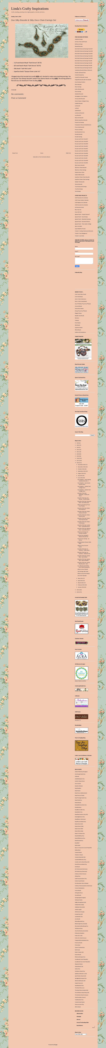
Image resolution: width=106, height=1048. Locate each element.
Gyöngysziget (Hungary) (80, 897)
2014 (78, 592)
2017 (78, 460)
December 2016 (82, 464)
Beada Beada (78, 802)
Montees (77, 318)
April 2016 (80, 580)
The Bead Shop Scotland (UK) (81, 990)
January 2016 (81, 587)
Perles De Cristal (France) (80, 938)
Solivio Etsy (77, 968)
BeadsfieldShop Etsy (79, 835)
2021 (78, 451)
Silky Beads (77, 325)
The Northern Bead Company (81, 995)
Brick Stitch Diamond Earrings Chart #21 (84, 53)
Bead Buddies (78, 788)
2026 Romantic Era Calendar (81, 205)
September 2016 (82, 471)
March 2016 (81, 582)
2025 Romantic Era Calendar (81, 197)
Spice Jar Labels (78, 226)
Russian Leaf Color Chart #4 (81, 158)
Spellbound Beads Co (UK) (81, 973)
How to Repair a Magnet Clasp (82, 101)
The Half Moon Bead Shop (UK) (82, 992)
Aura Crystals (78, 783)
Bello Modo (77, 845)
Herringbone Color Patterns (81, 96)
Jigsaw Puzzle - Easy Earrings (81, 216)
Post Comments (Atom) (44, 157)
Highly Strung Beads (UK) (80, 902)
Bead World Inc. (78, 800)
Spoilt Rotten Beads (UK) (80, 976)
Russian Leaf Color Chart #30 (81, 143)
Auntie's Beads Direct (80, 781)
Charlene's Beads (79, 854)
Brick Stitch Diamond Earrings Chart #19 (84, 51)
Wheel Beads (78, 329)
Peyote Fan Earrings (79, 122)
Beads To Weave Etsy (80, 833)
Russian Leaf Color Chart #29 (81, 141)
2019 (78, 456)
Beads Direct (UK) (79, 824)
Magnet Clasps (78, 313)
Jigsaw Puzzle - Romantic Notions (82, 221)
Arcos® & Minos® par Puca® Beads (83, 303)
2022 (78, 449)
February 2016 (81, 585)
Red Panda (77, 949)
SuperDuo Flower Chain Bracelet (82, 177)
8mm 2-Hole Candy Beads (81, 301)
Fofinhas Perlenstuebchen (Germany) (83, 885)
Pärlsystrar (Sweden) (79, 933)
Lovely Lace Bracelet (79, 113)
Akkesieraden (80, 1013)
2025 (78, 443)
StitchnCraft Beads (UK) (80, 980)
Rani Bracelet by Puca (80, 132)
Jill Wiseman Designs (79, 911)
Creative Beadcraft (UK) (80, 857)
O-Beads (77, 320)
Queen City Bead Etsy (80, 947)
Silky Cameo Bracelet (79, 165)
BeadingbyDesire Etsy (80, 816)
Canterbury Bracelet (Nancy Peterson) (83, 70)
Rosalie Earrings (78, 136)
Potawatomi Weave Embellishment (83, 124)
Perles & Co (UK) (78, 935)
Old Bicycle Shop (78, 928)
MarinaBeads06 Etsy (79, 921)
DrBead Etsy (77, 876)
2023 (78, 447)
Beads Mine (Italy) (79, 831)
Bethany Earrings (78, 44)
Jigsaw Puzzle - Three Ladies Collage (83, 224)
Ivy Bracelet (77, 105)
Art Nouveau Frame (79, 207)
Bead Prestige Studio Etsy (80, 797)
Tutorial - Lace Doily (79, 235)
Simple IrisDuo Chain (79, 172)
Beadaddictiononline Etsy (81, 805)
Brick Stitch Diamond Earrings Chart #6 (83, 65)
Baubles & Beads (79, 786)
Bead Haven (77, 790)
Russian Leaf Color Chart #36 (81, 153)
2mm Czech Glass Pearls (80, 294)
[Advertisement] (41, 144)
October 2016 (81, 469)
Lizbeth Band (78, 110)
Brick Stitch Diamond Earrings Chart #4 (83, 60)
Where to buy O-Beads (83, 569)
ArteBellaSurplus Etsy (79, 778)
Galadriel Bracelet (79, 94)
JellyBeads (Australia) (80, 907)
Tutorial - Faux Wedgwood (81, 233)
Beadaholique (78, 807)
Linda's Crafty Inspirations (30, 8)
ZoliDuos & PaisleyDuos (80, 332)
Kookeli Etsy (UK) (79, 914)
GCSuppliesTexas (79, 892)
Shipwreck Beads (79, 964)
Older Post (68, 153)
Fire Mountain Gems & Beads (81, 883)
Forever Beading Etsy (79, 888)
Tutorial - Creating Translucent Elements (84, 231)
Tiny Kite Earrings (79, 189)
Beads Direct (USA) (79, 826)
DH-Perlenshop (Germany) (81, 871)
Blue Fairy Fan (78, 209)
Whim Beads (78, 1006)
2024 (78, 445)
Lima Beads (77, 919)
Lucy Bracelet (78, 115)
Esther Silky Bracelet (79, 89)
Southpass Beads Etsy (80, 971)
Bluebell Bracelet (79, 46)
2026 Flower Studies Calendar (81, 200)
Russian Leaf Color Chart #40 (81, 160)
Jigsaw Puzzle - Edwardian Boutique (83, 219)
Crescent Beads (78, 306)
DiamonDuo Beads (79, 308)
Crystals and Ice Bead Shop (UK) (82, 862)
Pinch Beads (77, 322)
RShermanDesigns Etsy (80, 957)
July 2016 (80, 475)
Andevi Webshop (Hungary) (81, 771)
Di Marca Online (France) (80, 873)
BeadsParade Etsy (79, 840)
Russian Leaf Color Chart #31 (81, 146)
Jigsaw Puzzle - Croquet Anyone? (82, 214)
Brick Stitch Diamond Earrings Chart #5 (83, 63)
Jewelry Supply (78, 909)
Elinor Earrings (78, 86)
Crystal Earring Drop (79, 75)
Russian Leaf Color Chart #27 (81, 139)
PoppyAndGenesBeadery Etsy (81, 940)
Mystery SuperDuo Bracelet (81, 120)
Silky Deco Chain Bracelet (80, 167)
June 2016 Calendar (82, 575)
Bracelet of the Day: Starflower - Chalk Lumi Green (83, 494)
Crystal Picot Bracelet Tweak (81, 77)
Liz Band (77, 108)
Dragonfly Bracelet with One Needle (83, 79)
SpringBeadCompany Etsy (80, 978)
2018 (78, 458)
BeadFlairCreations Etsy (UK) (81, 814)
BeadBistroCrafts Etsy (80, 809)
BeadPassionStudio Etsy (80, 821)
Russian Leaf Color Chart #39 (81, 155)
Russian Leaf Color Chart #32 (81, 148)
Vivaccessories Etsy (79, 1004)
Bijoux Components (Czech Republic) (83, 847)
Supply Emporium (79, 983)
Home (41, 153)
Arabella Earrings (79, 39)
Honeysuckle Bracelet (80, 98)
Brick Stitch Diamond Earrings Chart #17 (84, 48)
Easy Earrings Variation (80, 82)
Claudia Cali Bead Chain (80, 72)
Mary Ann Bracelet (79, 117)
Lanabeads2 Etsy (79, 916)
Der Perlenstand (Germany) (81, 869)
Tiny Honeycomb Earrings (81, 186)
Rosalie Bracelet (78, 134)
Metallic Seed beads (79, 315)
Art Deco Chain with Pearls (81, 41)
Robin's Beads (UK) (79, 952)
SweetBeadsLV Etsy (79, 985)
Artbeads (77, 776)
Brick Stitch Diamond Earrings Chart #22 (84, 56)
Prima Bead (77, 945)
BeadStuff (77, 843)
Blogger (55, 1044)
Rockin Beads (78, 954)
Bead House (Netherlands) (81, 793)
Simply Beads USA (79, 966)
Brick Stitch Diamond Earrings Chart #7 (83, 67)
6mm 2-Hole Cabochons (80, 299)
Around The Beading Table (83, 1022)
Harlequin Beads (78, 900)
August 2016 (81, 473)
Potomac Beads (78, 942)
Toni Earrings (78, 191)
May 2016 (80, 578)
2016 (78, 462)
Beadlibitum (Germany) (80, 819)
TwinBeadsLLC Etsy (79, 999)
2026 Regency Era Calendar (81, 202)
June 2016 (80, 477)
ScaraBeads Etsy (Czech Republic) (82, 961)
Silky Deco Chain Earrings (80, 170)
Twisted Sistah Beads (80, 1002)
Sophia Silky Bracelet (79, 174)
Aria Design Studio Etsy (80, 774)
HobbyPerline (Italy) (79, 904)
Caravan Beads (78, 852)
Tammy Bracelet (78, 184)
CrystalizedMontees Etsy (80, 859)
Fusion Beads (78, 890)
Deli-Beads (77, 866)
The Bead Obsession (79, 987)
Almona (78, 1019)
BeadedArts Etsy (78, 812)
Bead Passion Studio (79, 795)
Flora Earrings (78, 91)
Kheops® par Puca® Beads (81, 311)
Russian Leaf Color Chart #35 (81, 151)
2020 (78, 454)
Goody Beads (78, 895)
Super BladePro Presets (80, 228)
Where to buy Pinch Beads (84, 573)
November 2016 (82, 466)
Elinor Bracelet (78, 84)
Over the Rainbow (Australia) (81, 930)
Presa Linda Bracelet (79, 127)
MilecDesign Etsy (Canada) (81, 923)
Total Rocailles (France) (80, 997)
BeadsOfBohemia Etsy (80, 838)
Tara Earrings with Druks (83, 571)
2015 (78, 589)
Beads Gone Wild (79, 828)
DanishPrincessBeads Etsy (81, 864)
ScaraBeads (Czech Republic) (81, 959)
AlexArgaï (79, 1016)
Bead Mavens (80, 1025)
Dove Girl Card (78, 212)
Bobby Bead (77, 850)
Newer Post (15, 153)
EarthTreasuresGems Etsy (81, 878)
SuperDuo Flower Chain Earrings (82, 179)
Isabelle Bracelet (78, 103)
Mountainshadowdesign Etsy (81, 926)
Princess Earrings (79, 129)
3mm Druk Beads (79, 296)
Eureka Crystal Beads (79, 881)
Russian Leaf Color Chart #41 (81, 162)
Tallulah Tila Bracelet (79, 181)
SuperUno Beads (78, 327)
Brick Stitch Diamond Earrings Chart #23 (84, 58)
